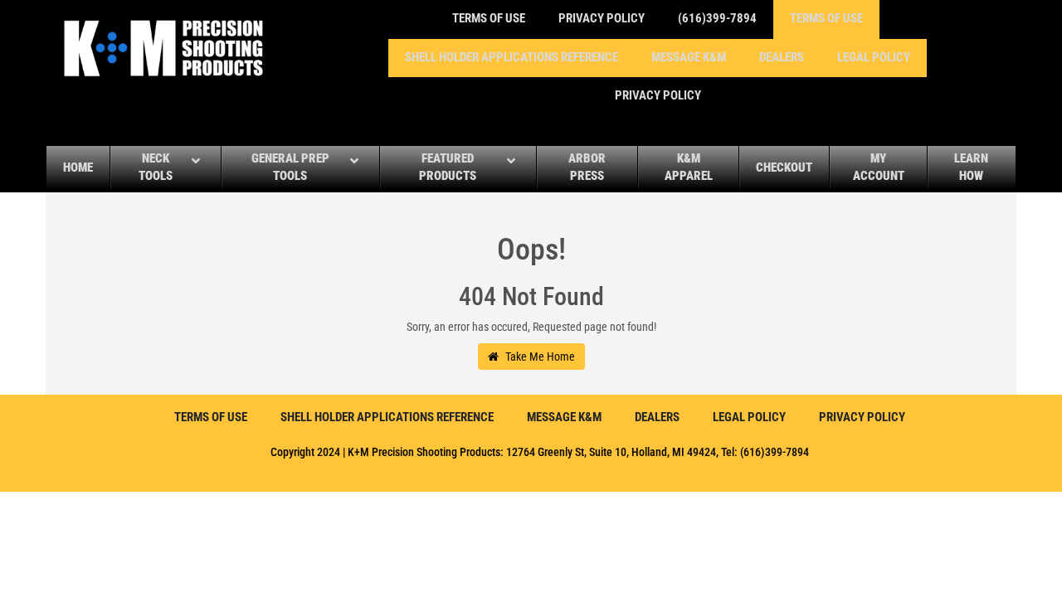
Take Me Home (539, 356)
